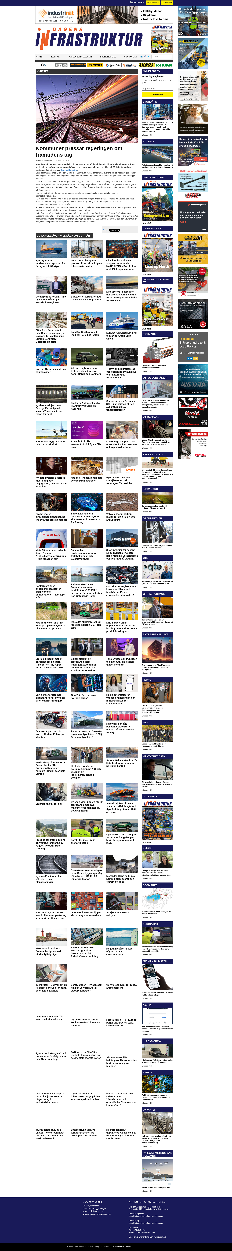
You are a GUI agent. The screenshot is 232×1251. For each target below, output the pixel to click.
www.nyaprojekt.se (91, 1206)
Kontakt (56, 57)
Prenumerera (153, 3)
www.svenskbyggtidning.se (94, 1209)
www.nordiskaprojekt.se (93, 1211)
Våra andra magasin (80, 57)
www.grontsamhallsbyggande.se (97, 1214)
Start (39, 57)
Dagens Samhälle (69, 170)
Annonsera (167, 3)
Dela (105, 230)
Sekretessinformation (122, 1247)
